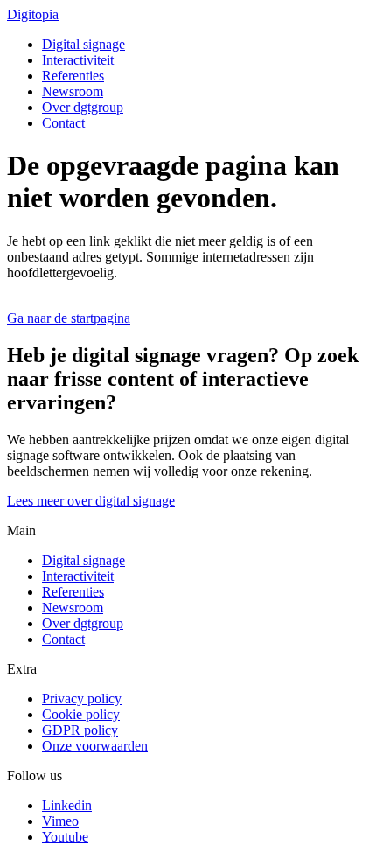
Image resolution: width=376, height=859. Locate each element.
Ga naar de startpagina (68, 318)
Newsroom (72, 91)
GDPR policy (80, 730)
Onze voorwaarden (95, 745)
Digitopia (33, 14)
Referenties (73, 75)
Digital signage (83, 44)
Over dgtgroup (82, 107)
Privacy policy (82, 698)
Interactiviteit (78, 59)
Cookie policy (81, 714)
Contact (63, 122)
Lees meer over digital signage (91, 500)
